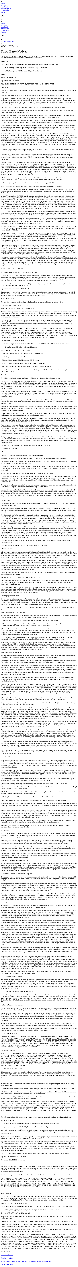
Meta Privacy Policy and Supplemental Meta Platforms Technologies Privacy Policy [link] (26, 1261)
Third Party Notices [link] (7, 1255)
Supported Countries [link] (7, 1264)
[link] (3, 3)
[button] (39, 2)
